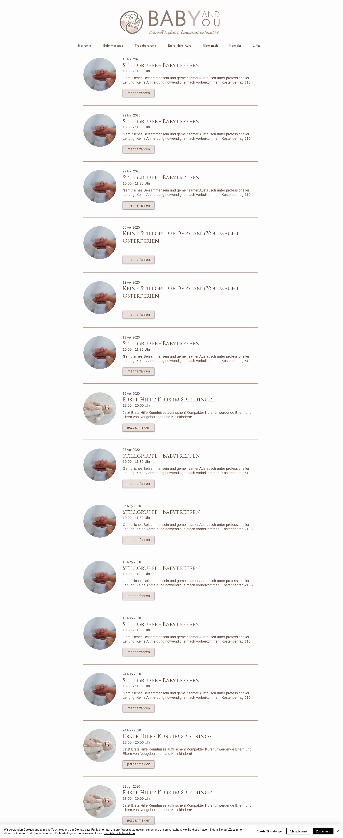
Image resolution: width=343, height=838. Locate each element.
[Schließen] (338, 831)
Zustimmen (323, 831)
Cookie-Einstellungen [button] (270, 831)
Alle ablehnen (298, 831)
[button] (116, 46)
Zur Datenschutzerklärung (120, 833)
